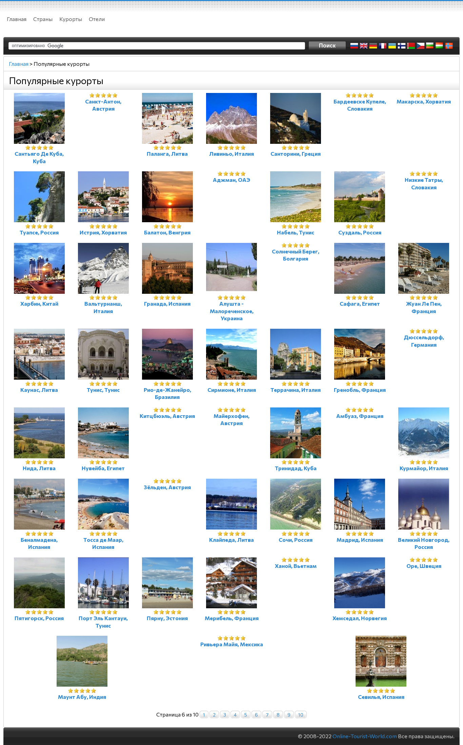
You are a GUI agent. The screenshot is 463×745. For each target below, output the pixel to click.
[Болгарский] (430, 46)
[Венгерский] (440, 46)
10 (300, 715)
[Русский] (354, 46)
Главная (16, 19)
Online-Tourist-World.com (365, 736)
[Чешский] (421, 46)
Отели (97, 19)
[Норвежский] (449, 46)
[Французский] (383, 46)
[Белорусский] (411, 46)
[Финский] (402, 46)
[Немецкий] (373, 46)
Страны (43, 19)
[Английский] (364, 46)
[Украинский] (392, 46)
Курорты (70, 19)
